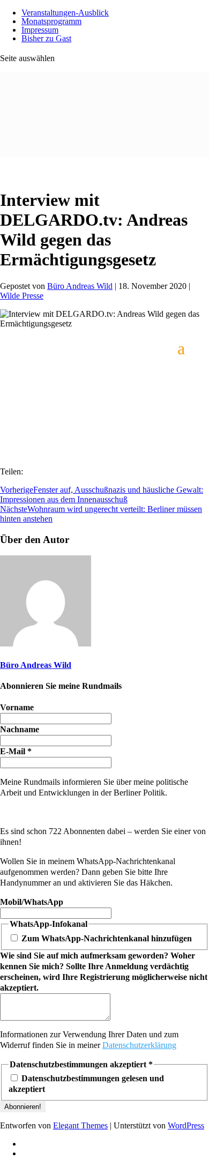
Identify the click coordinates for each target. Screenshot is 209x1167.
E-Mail (16, 751)
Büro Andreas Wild (80, 286)
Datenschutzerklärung (139, 1045)
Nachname (19, 729)
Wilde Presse (21, 295)
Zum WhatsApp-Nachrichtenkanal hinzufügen (105, 938)
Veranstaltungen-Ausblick (65, 12)
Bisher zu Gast (46, 38)
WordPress (186, 1125)
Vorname (17, 707)
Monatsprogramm (51, 21)
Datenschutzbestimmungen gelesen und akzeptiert (86, 1084)
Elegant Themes (80, 1125)
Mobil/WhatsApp (31, 901)
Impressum (39, 29)
